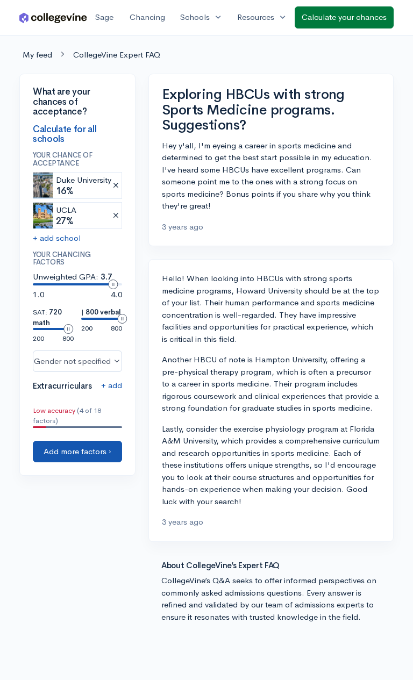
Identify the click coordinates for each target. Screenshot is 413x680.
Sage (104, 17)
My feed (37, 54)
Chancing (147, 17)
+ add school (57, 238)
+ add (111, 385)
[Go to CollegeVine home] (53, 17)
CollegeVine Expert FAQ (116, 54)
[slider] (113, 284)
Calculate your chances (344, 17)
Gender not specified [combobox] (72, 361)
